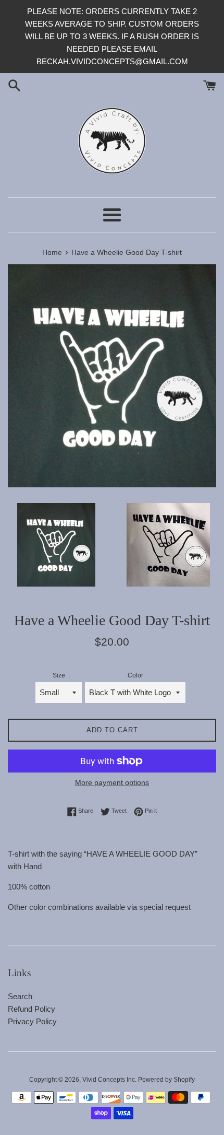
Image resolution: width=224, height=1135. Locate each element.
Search (20, 996)
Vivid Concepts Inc (108, 1079)
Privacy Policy (32, 1021)
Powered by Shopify (166, 1079)
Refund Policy (31, 1008)
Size (59, 675)
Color (135, 675)
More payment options (112, 782)
